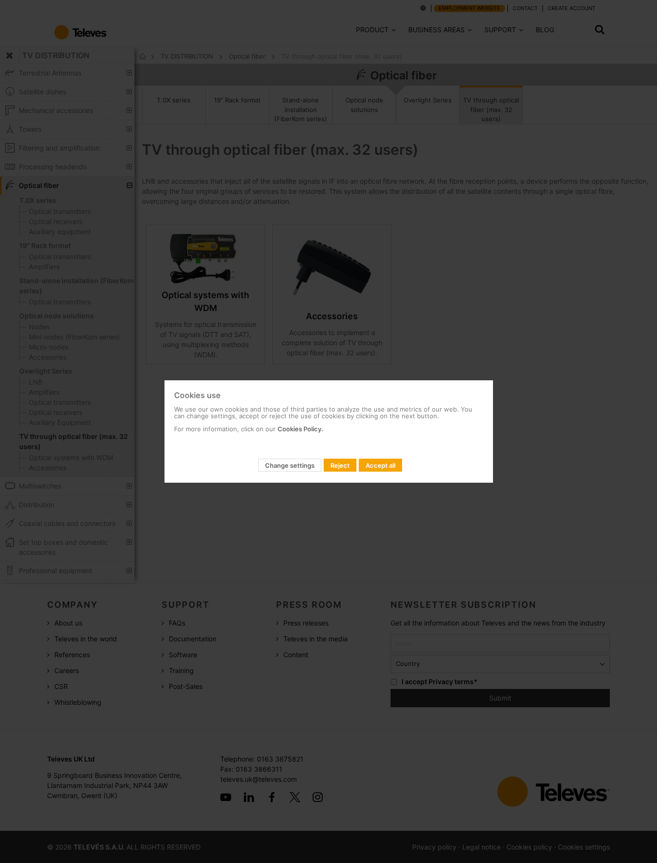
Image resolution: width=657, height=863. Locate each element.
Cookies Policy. (300, 429)
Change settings (290, 465)
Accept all (380, 465)
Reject (340, 465)
